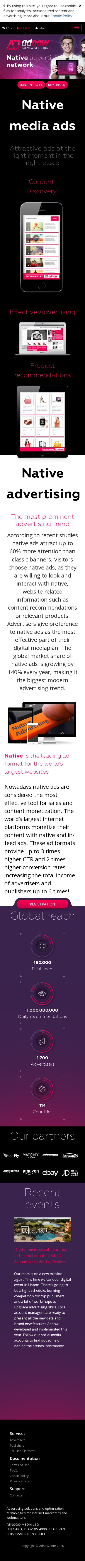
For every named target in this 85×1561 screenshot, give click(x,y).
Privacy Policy (19, 1481)
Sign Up (26, 28)
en (8, 28)
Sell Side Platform (22, 1451)
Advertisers (18, 1440)
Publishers (17, 1445)
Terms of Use (19, 1465)
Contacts (16, 1495)
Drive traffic (57, 85)
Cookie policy (19, 1476)
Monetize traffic (31, 85)
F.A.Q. (14, 1470)
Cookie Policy (61, 15)
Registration (42, 904)
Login (42, 28)
